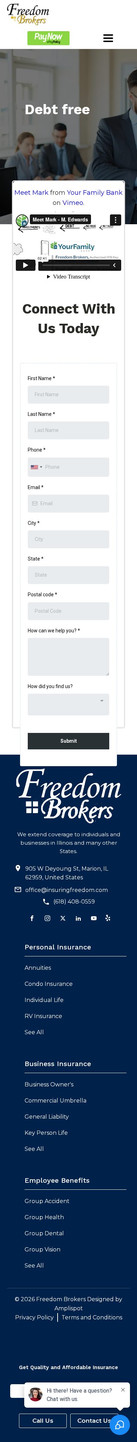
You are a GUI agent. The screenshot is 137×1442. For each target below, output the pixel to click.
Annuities (38, 967)
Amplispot (68, 1308)
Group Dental (44, 1233)
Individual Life (44, 1000)
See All (34, 1032)
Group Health (44, 1217)
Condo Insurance (49, 984)
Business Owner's (49, 1084)
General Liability (47, 1116)
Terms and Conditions (91, 1317)
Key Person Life (46, 1132)
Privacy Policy (34, 1317)
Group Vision (42, 1249)
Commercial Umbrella (55, 1100)
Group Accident (47, 1201)
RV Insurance (43, 1016)
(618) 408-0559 (74, 901)
